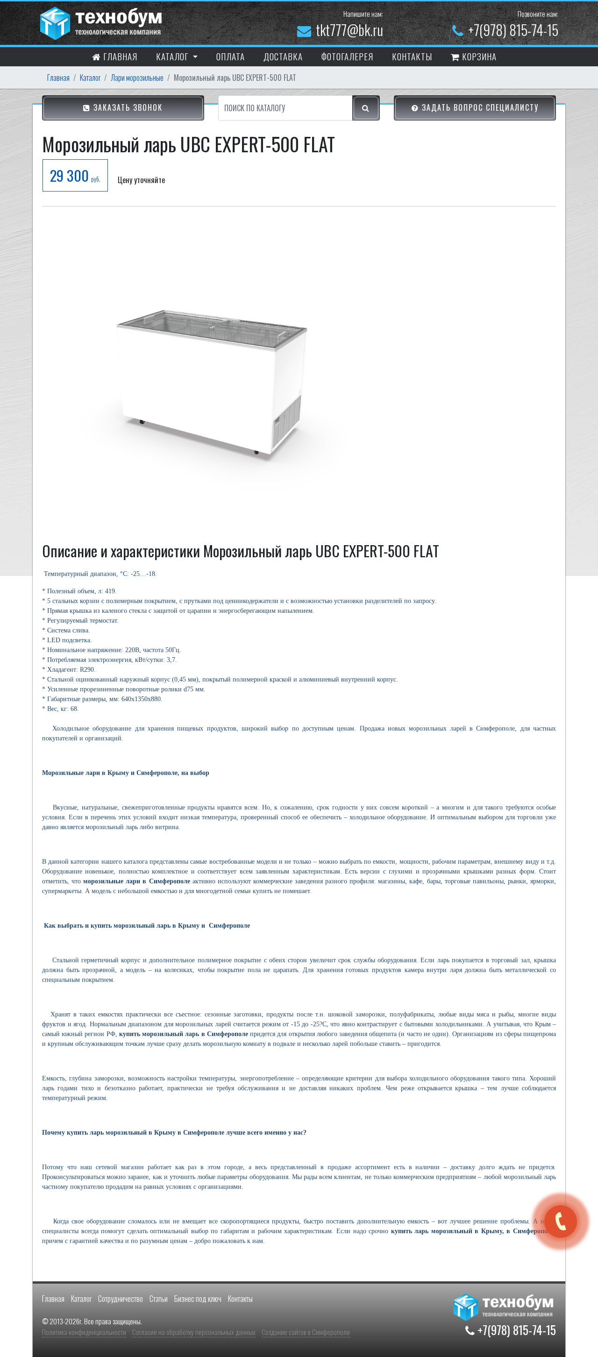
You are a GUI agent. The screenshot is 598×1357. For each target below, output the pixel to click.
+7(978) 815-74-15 (513, 29)
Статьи (159, 1298)
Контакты (240, 1298)
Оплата (230, 56)
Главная (119, 56)
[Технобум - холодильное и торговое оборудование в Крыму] (102, 22)
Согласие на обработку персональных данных (194, 1332)
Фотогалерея (347, 56)
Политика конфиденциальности (84, 1332)
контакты (412, 56)
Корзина (478, 56)
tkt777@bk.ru (349, 29)
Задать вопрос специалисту (479, 107)
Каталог (90, 77)
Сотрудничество (120, 1298)
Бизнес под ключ (197, 1298)
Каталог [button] (173, 56)
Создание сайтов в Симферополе (306, 1332)
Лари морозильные (137, 77)
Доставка (283, 56)
